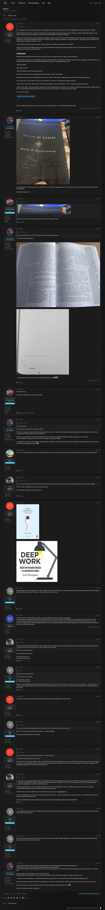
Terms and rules (78, 908)
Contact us (70, 908)
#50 (99, 588)
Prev (6, 19)
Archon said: (21, 642)
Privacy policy (86, 908)
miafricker (10, 625)
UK (5, 470)
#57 (99, 774)
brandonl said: (21, 27)
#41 (99, 23)
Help (92, 908)
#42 (99, 117)
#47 (99, 450)
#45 (99, 389)
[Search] (100, 3)
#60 (99, 863)
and (26, 413)
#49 (99, 502)
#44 (99, 228)
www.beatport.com (13, 137)
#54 (99, 696)
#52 (99, 639)
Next (24, 19)
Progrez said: (21, 725)
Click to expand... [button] (58, 216)
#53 (99, 667)
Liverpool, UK (8, 135)
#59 (99, 835)
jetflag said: (21, 670)
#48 (99, 477)
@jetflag (18, 452)
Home (95, 908)
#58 (99, 808)
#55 (99, 721)
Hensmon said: (21, 480)
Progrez (10, 33)
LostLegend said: (22, 202)
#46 (99, 419)
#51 (99, 615)
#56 (99, 749)
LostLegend (10, 126)
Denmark (7, 222)
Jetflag (10, 486)
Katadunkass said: (22, 232)
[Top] (98, 908)
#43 (99, 198)
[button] (16, 3)
